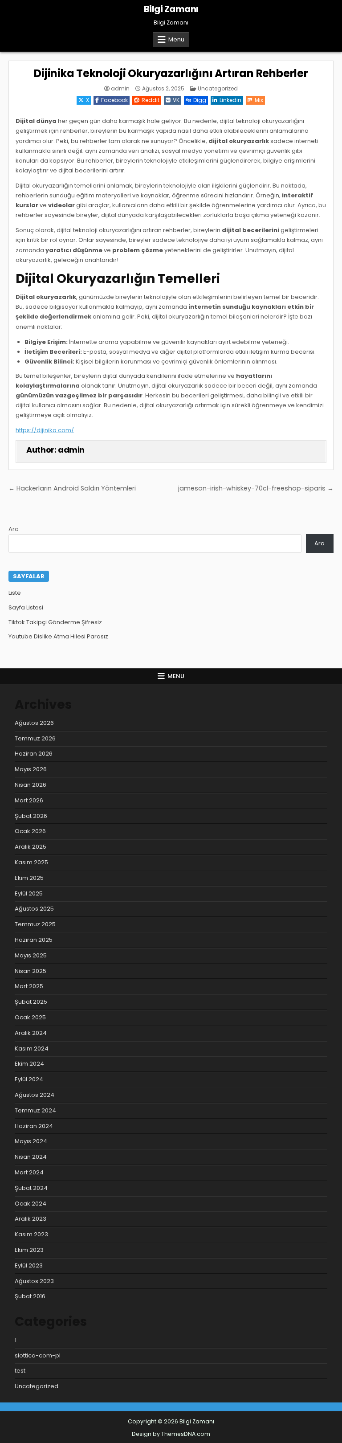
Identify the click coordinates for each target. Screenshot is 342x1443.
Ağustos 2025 (34, 908)
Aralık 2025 (30, 846)
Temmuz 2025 (35, 924)
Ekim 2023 (29, 1250)
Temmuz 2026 (35, 738)
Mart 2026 (29, 800)
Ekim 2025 (29, 878)
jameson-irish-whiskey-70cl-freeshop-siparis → (256, 488)
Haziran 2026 (34, 753)
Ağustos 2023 (34, 1281)
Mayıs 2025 (31, 955)
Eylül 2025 (29, 893)
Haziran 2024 (34, 1126)
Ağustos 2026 (34, 723)
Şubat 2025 (31, 1001)
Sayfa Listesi (25, 607)
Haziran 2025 (34, 940)
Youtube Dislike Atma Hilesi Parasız (58, 636)
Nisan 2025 (30, 971)
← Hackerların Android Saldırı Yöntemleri (72, 488)
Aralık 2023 (30, 1218)
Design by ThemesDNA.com (171, 1434)
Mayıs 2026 (31, 769)
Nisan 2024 (31, 1157)
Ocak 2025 (30, 1017)
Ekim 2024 (29, 1063)
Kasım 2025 (31, 862)
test (20, 1370)
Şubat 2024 (31, 1188)
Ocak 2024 (30, 1203)
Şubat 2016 (30, 1296)
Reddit (150, 100)
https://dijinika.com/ (45, 430)
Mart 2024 (29, 1172)
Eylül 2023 (29, 1265)
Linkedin (230, 100)
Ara (13, 529)
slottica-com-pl (38, 1355)
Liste (14, 593)
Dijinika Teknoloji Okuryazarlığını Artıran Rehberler (171, 73)
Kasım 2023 (31, 1234)
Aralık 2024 (31, 1033)
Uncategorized (218, 88)
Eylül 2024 (29, 1079)
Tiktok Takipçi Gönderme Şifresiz (55, 622)
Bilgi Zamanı (171, 9)
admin (120, 88)
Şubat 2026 (31, 816)
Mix (259, 100)
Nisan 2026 (30, 785)
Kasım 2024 (32, 1048)
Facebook (114, 100)
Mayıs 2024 (31, 1141)
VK (176, 100)
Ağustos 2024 (34, 1095)
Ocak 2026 (30, 831)
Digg (199, 100)
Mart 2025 (29, 986)
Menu (176, 39)
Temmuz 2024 (35, 1110)
